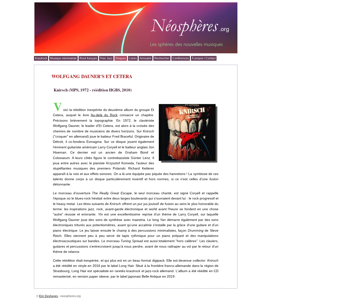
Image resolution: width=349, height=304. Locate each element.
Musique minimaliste (63, 58)
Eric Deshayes (48, 296)
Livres (133, 58)
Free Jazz (106, 58)
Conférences (180, 58)
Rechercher (162, 58)
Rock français (88, 58)
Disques (120, 58)
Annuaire (145, 58)
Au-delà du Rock (104, 115)
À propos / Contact (204, 58)
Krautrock (41, 58)
